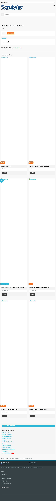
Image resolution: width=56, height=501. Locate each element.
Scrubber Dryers (6, 438)
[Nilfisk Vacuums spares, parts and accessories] (12, 7)
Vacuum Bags (5, 432)
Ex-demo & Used (6, 453)
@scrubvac (5, 463)
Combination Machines (8, 449)
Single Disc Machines (8, 442)
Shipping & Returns (6, 478)
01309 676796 (6, 462)
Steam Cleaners (6, 447)
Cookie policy (4, 481)
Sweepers (4, 440)
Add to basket (10, 33)
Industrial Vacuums (7, 436)
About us (3, 473)
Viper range (5, 451)
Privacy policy (4, 480)
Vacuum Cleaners (7, 434)
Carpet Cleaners (6, 445)
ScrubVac (3, 458)
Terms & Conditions (6, 483)
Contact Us (4, 474)
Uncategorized (18, 47)
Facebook (32, 463)
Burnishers (5, 443)
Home (2, 471)
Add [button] (4, 172)
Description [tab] (4, 38)
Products (9, 458)
